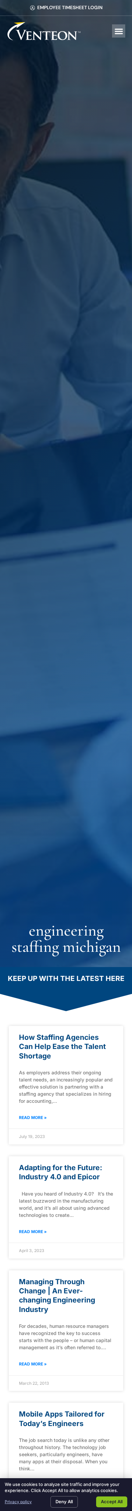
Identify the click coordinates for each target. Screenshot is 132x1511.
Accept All (112, 1501)
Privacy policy (18, 1501)
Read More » (33, 1117)
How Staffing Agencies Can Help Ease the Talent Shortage (62, 1046)
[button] (118, 31)
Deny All (64, 1501)
